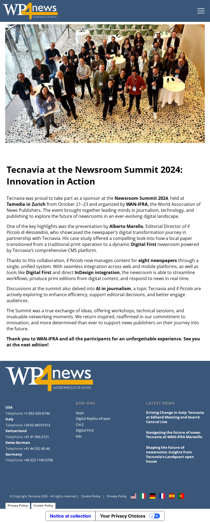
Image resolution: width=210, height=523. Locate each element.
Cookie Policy (90, 496)
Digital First (85, 430)
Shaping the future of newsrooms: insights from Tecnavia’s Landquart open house (170, 454)
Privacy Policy (117, 496)
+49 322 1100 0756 (38, 459)
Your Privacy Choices (122, 516)
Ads (79, 436)
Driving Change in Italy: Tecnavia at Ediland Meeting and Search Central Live (175, 417)
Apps (80, 412)
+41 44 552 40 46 (37, 448)
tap (200, 11)
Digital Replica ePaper (93, 418)
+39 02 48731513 (37, 425)
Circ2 (80, 424)
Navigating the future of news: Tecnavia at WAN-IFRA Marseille (174, 434)
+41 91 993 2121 (36, 436)
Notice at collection (70, 516)
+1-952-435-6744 (37, 413)
